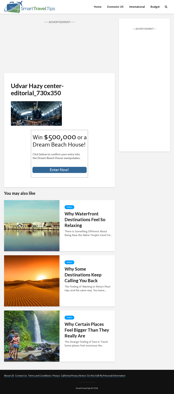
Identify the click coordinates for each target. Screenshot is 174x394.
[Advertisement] (59, 48)
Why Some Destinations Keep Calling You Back (83, 274)
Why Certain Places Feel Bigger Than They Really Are (87, 329)
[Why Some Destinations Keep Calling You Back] (31, 280)
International (137, 6)
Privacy (56, 375)
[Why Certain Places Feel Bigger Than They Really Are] (31, 335)
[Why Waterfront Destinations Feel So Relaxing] (31, 225)
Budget (155, 6)
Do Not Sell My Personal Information (106, 375)
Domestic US (115, 6)
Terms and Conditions (39, 375)
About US (9, 375)
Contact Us (21, 375)
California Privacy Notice (73, 375)
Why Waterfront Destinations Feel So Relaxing (85, 219)
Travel (69, 207)
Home (97, 6)
